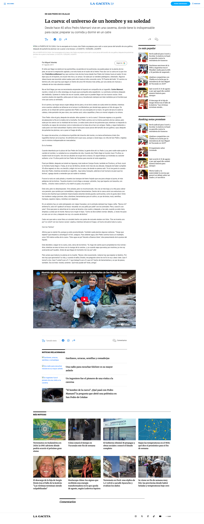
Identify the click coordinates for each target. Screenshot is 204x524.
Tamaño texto (51, 341)
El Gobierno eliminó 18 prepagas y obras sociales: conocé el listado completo (119, 446)
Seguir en (119, 63)
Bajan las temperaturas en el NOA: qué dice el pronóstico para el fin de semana (154, 446)
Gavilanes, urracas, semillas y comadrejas (87, 358)
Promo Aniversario (180, 3)
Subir (169, 516)
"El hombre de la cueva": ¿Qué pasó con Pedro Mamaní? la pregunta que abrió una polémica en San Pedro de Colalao (91, 394)
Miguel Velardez (51, 62)
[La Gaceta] (102, 3)
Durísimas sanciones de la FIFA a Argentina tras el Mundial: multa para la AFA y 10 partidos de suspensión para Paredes (159, 69)
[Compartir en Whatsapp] (60, 39)
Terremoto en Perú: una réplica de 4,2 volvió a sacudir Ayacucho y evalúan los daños (119, 483)
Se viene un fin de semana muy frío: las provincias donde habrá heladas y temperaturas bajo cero (153, 483)
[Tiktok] (154, 516)
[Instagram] (136, 516)
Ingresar (197, 3)
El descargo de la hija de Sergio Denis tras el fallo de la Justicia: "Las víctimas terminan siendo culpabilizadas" (159, 104)
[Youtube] (160, 516)
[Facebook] (148, 516)
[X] (142, 516)
